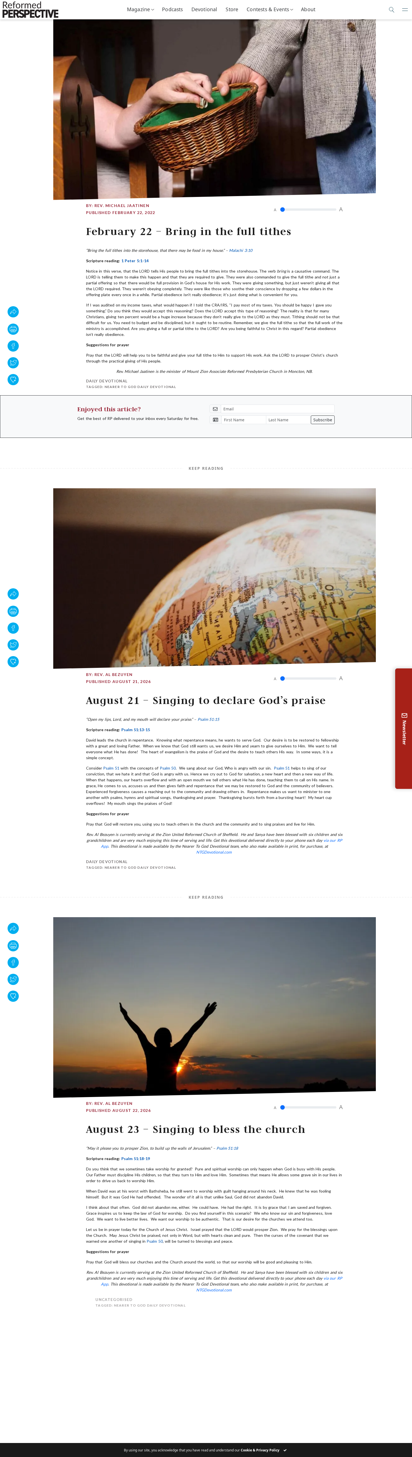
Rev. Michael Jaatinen (121, 205)
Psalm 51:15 (208, 719)
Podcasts (172, 9)
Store (232, 9)
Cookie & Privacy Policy (260, 1450)
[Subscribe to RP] (13, 379)
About (308, 9)
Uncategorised (104, 1299)
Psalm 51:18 (227, 1148)
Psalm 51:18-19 (135, 1158)
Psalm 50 (168, 768)
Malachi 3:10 (240, 250)
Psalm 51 (111, 768)
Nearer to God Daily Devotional (140, 387)
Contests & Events (268, 9)
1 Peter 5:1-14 (135, 260)
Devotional (204, 9)
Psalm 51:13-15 (135, 729)
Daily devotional (107, 381)
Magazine (138, 9)
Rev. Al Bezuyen (113, 674)
